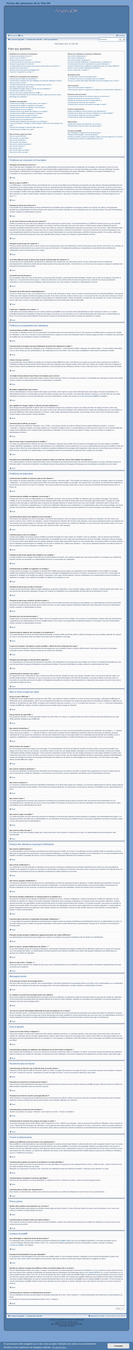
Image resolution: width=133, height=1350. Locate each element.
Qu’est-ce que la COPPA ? (17, 58)
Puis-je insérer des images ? (18, 142)
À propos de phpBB (16, 1245)
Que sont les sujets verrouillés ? (19, 150)
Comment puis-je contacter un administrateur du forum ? (85, 138)
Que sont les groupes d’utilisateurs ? (79, 60)
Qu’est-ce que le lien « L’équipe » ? (78, 70)
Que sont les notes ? (16, 148)
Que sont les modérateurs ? (76, 58)
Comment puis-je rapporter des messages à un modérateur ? (28, 121)
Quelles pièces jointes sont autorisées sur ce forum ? (84, 124)
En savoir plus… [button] (59, 1347)
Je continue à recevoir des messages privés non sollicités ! (86, 79)
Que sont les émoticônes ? (17, 140)
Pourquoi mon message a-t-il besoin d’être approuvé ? (26, 127)
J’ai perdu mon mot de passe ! (18, 68)
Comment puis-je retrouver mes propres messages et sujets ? (87, 104)
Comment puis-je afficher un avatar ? (21, 90)
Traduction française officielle (63, 1322)
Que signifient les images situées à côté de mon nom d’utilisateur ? (30, 88)
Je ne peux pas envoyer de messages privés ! (82, 76)
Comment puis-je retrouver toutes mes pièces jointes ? (85, 126)
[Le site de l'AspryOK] (66, 11)
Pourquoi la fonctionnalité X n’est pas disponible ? (83, 134)
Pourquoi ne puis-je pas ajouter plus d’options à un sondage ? (28, 111)
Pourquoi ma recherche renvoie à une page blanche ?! (85, 100)
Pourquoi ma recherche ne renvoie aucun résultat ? (84, 98)
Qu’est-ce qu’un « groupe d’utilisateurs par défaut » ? (84, 68)
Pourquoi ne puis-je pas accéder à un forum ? (23, 115)
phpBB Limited (65, 1241)
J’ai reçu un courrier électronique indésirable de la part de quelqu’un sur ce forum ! (93, 80)
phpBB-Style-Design (76, 1324)
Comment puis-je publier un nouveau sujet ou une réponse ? (28, 103)
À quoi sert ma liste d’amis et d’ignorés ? (80, 87)
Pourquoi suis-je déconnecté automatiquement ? (24, 70)
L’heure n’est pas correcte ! (18, 83)
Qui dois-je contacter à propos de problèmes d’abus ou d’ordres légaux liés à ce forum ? (95, 137)
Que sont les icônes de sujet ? (19, 152)
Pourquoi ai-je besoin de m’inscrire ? (20, 56)
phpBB (60, 1319)
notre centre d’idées (24, 1259)
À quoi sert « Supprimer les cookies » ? (21, 72)
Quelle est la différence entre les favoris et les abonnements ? (87, 111)
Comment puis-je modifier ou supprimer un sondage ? (26, 113)
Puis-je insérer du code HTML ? (19, 138)
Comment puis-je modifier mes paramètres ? (23, 79)
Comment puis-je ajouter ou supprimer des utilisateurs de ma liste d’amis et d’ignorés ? (95, 89)
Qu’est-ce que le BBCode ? (18, 136)
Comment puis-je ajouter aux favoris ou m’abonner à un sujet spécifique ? (91, 113)
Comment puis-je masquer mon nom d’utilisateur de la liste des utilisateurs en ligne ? (35, 80)
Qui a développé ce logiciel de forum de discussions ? (84, 133)
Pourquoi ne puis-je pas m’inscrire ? (20, 60)
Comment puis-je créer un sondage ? (21, 109)
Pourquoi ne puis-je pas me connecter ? (22, 64)
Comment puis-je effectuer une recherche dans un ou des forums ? (89, 96)
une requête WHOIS (92, 1272)
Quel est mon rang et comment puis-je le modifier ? (25, 92)
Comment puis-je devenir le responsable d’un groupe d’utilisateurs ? (89, 64)
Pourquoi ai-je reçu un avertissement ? (21, 119)
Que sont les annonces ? (17, 146)
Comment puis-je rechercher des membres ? (82, 102)
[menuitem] (20, 35)
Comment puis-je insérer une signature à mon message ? (27, 107)
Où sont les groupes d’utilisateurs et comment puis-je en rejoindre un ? (90, 62)
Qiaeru (76, 1322)
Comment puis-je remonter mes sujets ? (22, 129)
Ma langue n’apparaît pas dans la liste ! (21, 87)
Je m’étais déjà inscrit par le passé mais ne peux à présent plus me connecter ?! (34, 66)
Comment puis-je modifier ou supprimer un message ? (26, 105)
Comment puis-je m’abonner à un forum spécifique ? (84, 115)
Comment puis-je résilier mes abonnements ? (82, 117)
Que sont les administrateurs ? (77, 56)
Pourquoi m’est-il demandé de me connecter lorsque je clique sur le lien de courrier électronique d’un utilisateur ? (35, 95)
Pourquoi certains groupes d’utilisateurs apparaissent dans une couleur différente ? (94, 66)
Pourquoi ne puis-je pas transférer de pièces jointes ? (26, 117)
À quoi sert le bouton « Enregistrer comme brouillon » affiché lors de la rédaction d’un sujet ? (36, 124)
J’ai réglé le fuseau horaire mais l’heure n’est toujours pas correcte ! (30, 84)
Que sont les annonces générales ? (20, 144)
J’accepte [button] (118, 1346)
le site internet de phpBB (88, 396)
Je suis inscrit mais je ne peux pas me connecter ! (25, 62)
